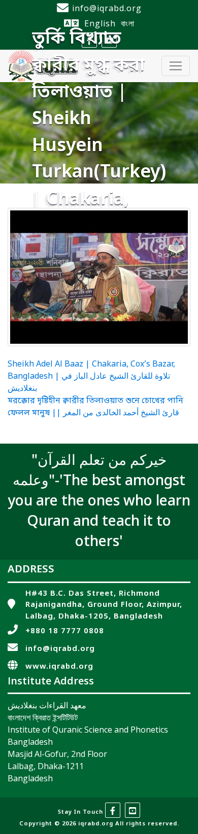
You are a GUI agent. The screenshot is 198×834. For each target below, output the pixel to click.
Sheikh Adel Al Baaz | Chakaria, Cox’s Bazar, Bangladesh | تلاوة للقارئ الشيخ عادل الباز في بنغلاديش (91, 376)
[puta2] (99, 277)
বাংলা (128, 23)
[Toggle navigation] (175, 66)
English (100, 23)
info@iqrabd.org (107, 8)
